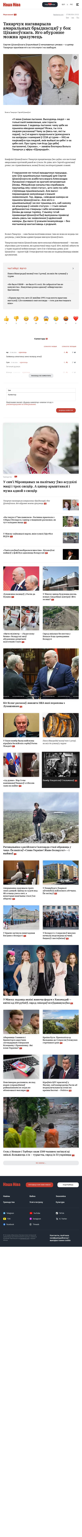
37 (25, 522)
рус (71, 4)
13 (55, 893)
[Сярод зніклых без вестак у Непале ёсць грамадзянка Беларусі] (61, 624)
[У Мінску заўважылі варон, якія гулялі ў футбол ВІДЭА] (41, 538)
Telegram (10, 1213)
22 (15, 14)
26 (70, 1090)
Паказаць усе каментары (41, 376)
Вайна (32, 1196)
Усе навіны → (41, 1163)
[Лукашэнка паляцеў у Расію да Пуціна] (21, 583)
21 (61, 1043)
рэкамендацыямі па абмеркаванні (21, 404)
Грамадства (7, 477)
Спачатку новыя (50, 346)
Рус (78, 18)
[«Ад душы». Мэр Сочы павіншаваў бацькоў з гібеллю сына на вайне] (21, 770)
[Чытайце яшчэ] (73, 268)
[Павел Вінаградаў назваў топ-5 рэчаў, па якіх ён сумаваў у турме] (61, 730)
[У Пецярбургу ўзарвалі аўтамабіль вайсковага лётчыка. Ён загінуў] (61, 880)
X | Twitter (63, 1219)
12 (21, 706)
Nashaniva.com (58, 15)
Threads (36, 1224)
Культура (60, 1202)
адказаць (23, 352)
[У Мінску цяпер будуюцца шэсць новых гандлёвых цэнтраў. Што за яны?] (61, 583)
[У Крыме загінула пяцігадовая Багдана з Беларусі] (21, 922)
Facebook (10, 1224)
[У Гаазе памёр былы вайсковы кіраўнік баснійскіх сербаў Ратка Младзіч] (21, 730)
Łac (73, 18)
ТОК (9, 1219)
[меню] (77, 4)
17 (13, 899)
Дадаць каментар (66, 410)
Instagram (37, 1219)
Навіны (6, 1196)
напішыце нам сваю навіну (39, 1185)
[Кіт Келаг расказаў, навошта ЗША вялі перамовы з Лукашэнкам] (41, 678)
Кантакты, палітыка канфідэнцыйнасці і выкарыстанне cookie (60, 1238)
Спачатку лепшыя (69, 346)
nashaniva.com (24, 1238)
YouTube (37, 1213)
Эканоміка (61, 1196)
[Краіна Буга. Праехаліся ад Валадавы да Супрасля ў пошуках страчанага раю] (61, 1029)
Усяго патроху (36, 1202)
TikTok (61, 1213)
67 (46, 553)
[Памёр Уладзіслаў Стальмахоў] (61, 770)
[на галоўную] (11, 4)
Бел (63, 4)
